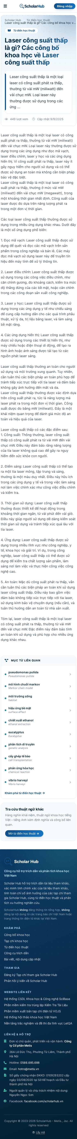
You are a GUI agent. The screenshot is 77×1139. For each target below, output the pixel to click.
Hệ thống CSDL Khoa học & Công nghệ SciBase (37, 999)
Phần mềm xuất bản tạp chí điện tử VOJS (32, 1011)
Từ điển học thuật (16, 947)
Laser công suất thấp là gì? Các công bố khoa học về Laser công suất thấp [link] (41, 23)
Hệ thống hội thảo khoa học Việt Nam (30, 1017)
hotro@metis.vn (28, 1069)
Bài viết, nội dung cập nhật (22, 959)
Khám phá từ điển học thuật (23, 793)
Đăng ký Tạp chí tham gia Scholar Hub (30, 975)
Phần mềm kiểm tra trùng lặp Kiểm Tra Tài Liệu (36, 1005)
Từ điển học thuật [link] (38, 20)
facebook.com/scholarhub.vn (43, 1101)
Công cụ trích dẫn (16, 953)
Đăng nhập (64, 6)
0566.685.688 (29, 1062)
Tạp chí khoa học (16, 941)
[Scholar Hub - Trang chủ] (32, 6)
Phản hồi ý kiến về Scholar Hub (25, 981)
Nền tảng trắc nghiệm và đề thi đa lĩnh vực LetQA (38, 1023)
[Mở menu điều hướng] (6, 6)
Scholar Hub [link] (13, 20)
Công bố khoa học (17, 935)
